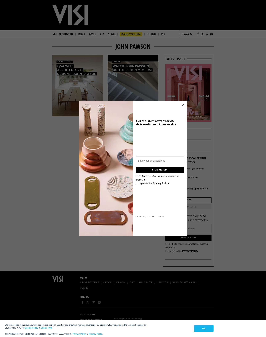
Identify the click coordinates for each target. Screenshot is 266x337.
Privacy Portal (95, 334)
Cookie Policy (31, 328)
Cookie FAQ (46, 328)
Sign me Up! (160, 169)
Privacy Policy (79, 334)
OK (203, 328)
